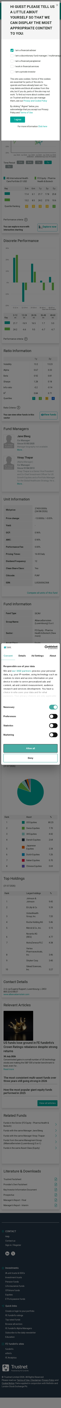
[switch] (53, 716)
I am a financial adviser (25, 50)
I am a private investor (25, 72)
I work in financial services (27, 66)
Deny (30, 758)
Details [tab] (22, 655)
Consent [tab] (8, 655)
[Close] (57, 5)
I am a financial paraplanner (28, 61)
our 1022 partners (22, 671)
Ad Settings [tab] (37, 655)
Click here (42, 126)
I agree (17, 119)
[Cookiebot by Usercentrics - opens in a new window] (45, 647)
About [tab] (53, 655)
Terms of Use (26, 112)
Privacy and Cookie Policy (35, 101)
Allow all (30, 748)
